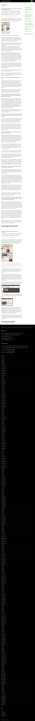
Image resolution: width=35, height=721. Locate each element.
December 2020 (3, 428)
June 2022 (2, 410)
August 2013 (3, 564)
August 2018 (3, 468)
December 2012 (3, 578)
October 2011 (3, 601)
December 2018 (3, 461)
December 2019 (3, 443)
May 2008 (2, 669)
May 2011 (2, 609)
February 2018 (3, 478)
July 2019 (2, 450)
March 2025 (3, 380)
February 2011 (3, 614)
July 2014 (2, 546)
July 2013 (2, 566)
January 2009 (3, 656)
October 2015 (3, 521)
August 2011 (3, 604)
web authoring (7, 9)
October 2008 (3, 661)
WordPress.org (3, 715)
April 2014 (2, 551)
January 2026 (3, 368)
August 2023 (3, 398)
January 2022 (3, 416)
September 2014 (3, 543)
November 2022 (3, 403)
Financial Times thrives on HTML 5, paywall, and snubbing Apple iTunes (10, 12)
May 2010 (2, 629)
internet (14, 8)
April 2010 (2, 631)
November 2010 (3, 619)
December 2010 (3, 618)
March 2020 (3, 440)
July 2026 (2, 360)
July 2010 (2, 626)
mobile (2, 9)
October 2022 (3, 405)
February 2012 (3, 594)
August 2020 (3, 433)
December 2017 (3, 481)
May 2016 (2, 511)
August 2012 (3, 584)
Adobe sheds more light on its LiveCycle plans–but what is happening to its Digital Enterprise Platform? (29, 15)
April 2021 (2, 423)
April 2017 (2, 493)
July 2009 (2, 646)
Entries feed (3, 712)
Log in (2, 710)
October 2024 (3, 383)
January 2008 (3, 676)
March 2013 (3, 573)
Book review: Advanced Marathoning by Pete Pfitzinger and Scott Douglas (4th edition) (29, 24)
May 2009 (2, 649)
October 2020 (3, 431)
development (5, 8)
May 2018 (2, 473)
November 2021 (3, 418)
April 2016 (2, 513)
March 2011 (3, 613)
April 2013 (2, 571)
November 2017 (3, 483)
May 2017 (2, 491)
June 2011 (2, 608)
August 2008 (3, 664)
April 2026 (2, 363)
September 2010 (3, 623)
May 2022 (2, 411)
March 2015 (3, 533)
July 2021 (2, 420)
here (5, 45)
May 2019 (2, 453)
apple (2, 8)
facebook (9, 8)
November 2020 (3, 430)
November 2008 (3, 659)
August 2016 (3, 506)
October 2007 (3, 681)
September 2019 (3, 448)
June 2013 (2, 568)
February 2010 (3, 634)
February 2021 (3, 426)
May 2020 (2, 438)
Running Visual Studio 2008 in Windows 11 (7, 338)
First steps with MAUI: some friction (6, 336)
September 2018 (3, 466)
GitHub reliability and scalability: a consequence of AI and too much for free (29, 9)
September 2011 (3, 603)
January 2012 (3, 596)
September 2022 (3, 406)
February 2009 (3, 654)
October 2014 (3, 541)
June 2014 (2, 548)
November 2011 (3, 599)
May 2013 (2, 569)
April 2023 (2, 400)
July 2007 (2, 686)
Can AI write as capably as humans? (6, 339)
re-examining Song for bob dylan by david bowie (29, 27)
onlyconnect (9, 237)
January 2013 (3, 576)
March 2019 (3, 456)
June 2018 (2, 471)
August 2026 (3, 358)
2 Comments (14, 237)
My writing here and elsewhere (10, 349)
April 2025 (2, 378)
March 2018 (3, 476)
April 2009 (2, 651)
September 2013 (3, 563)
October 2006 (3, 701)
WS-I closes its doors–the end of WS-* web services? (29, 29)
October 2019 (3, 446)
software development (11, 231)
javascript (20, 8)
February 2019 (3, 458)
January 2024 (3, 393)
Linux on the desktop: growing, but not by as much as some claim (10, 334)
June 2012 (2, 588)
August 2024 (3, 385)
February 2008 (3, 674)
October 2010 (3, 621)
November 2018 (3, 463)
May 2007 (2, 689)
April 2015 (2, 531)
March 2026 (3, 365)
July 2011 (2, 606)
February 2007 (3, 694)
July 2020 (2, 435)
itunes (17, 8)
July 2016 (2, 508)
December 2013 (3, 558)
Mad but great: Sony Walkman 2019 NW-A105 (29, 19)
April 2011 (2, 611)
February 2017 (3, 496)
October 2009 (3, 641)
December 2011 (3, 598)
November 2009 (3, 639)
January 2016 (3, 518)
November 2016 (3, 501)
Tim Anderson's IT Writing (6, 1)
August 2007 (3, 684)
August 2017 (3, 486)
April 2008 (2, 671)
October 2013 (3, 561)
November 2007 (3, 679)
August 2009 (3, 644)
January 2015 (3, 536)
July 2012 (2, 586)
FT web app (20, 19)
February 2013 (3, 574)
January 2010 (3, 636)
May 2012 (2, 589)
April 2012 (2, 591)
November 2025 (3, 370)
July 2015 (2, 526)
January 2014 (3, 556)
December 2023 (3, 395)
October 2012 (3, 581)
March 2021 (3, 425)
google (12, 8)
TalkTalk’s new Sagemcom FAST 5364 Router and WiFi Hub (29, 34)
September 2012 (3, 583)
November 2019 (3, 445)
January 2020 (3, 441)
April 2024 (2, 388)
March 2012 (3, 593)
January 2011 (3, 616)
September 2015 (3, 523)
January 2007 (3, 696)
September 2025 (3, 373)
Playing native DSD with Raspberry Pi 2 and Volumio (29, 21)
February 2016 (3, 516)
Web (4, 9)
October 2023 (3, 396)
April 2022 (2, 413)
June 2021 (2, 421)
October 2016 (3, 503)
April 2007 (2, 691)
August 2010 (3, 624)
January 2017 (3, 498)
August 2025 (3, 375)
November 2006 (3, 699)
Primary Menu (34, 1)
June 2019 (2, 451)
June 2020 (2, 436)
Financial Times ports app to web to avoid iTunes (11, 234)
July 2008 (2, 666)
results (18, 38)
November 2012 (3, 579)
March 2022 (3, 415)
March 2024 (3, 390)
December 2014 (3, 538)
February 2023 (3, 401)
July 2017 (2, 488)
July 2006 (2, 704)
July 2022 (2, 408)
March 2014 (3, 553)
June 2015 (2, 528)
